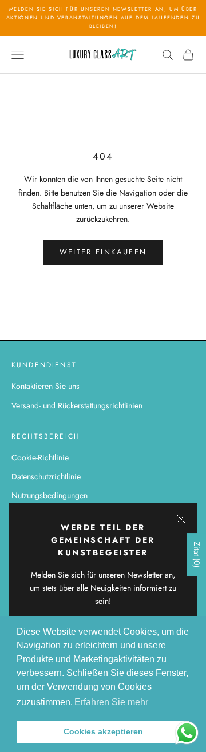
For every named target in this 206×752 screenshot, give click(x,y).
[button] (111, 702)
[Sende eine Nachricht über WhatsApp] (186, 732)
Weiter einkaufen (103, 251)
